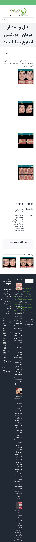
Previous (5, 53)
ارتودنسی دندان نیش (18, 221)
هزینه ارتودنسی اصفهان (25, 312)
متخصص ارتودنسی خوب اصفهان (23, 304)
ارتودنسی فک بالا (19, 223)
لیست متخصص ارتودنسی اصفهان (23, 296)
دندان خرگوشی (20, 228)
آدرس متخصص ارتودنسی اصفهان (23, 288)
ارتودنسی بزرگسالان (19, 209)
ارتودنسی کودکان (19, 211)
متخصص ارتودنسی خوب (25, 301)
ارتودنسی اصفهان (27, 291)
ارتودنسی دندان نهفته (18, 219)
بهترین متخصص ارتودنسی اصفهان (23, 293)
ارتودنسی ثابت (20, 217)
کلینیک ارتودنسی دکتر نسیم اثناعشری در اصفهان (29, 323)
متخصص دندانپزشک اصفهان (24, 307)
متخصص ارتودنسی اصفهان (24, 299)
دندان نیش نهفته (19, 230)
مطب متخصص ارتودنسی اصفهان (23, 310)
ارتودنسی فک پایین (18, 224)
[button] (32, 262)
